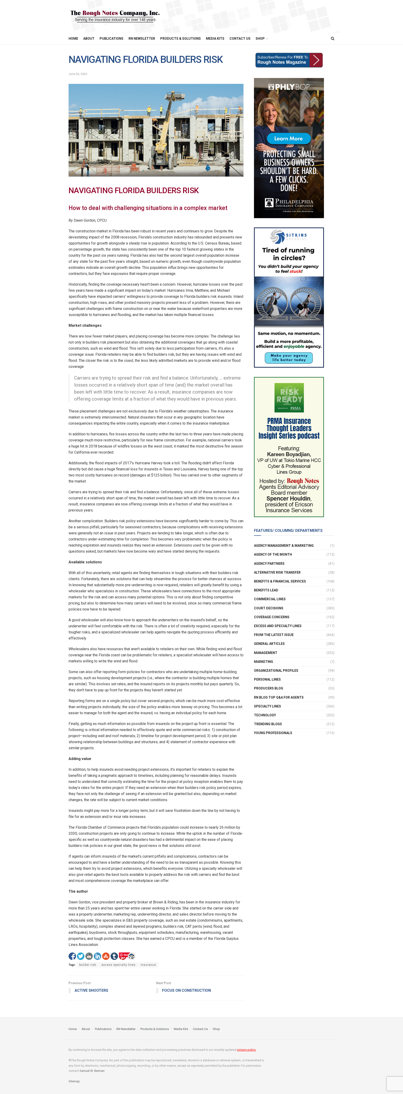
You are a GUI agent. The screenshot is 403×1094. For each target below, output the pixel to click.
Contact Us (239, 38)
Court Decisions (268, 608)
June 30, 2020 (78, 74)
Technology (265, 715)
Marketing (263, 662)
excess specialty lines (118, 964)
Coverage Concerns (271, 617)
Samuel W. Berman (92, 1071)
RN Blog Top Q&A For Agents (279, 697)
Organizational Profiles (276, 670)
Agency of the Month (273, 554)
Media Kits (215, 38)
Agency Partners (269, 563)
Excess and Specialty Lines (278, 626)
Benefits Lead (266, 590)
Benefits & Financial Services (280, 581)
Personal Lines (267, 679)
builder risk (87, 964)
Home (73, 38)
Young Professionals (273, 733)
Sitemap (74, 1081)
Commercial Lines (270, 599)
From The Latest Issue (274, 635)
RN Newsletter (142, 38)
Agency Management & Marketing (284, 545)
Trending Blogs (268, 724)
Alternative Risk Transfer (277, 572)
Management (265, 653)
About (88, 38)
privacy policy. (246, 1049)
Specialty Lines (267, 706)
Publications (111, 38)
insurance (148, 964)
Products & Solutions (180, 38)
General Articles (269, 644)
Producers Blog (268, 688)
